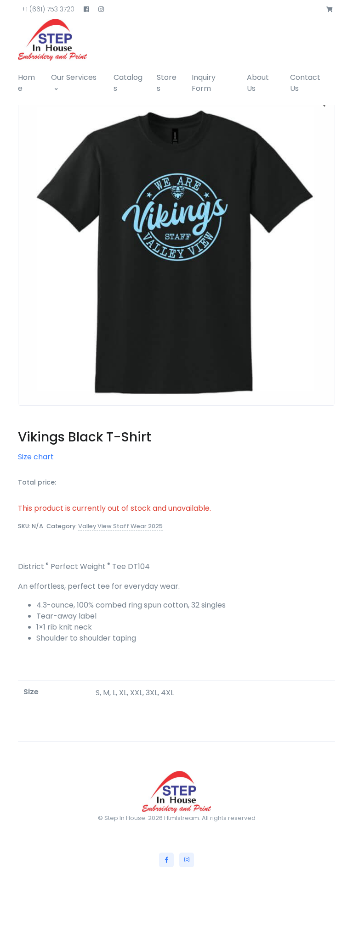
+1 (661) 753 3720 (48, 9)
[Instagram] (186, 860)
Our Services (74, 77)
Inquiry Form (204, 83)
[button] (329, 9)
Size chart (36, 457)
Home (26, 83)
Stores (166, 83)
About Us (258, 83)
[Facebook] (166, 860)
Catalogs (128, 83)
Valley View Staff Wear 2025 (120, 526)
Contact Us (305, 83)
